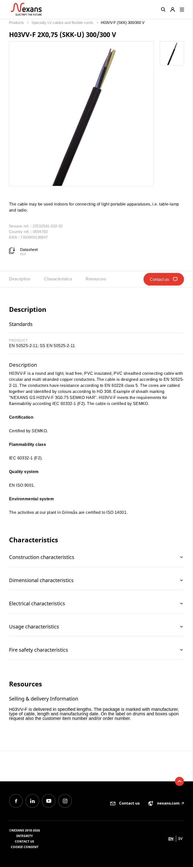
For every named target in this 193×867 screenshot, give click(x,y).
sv (180, 838)
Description (19, 279)
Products (17, 22)
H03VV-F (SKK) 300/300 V (122, 22)
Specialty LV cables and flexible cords (62, 22)
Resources (96, 279)
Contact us (24, 841)
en (170, 838)
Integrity (24, 836)
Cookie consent (24, 847)
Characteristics (58, 279)
